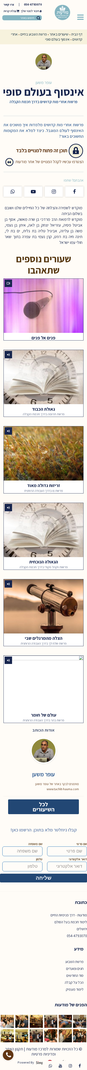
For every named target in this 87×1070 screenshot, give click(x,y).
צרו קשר (8, 4)
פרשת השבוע (74, 961)
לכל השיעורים (44, 806)
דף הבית (76, 34)
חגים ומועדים (75, 968)
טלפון (39, 859)
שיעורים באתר (59, 34)
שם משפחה (35, 844)
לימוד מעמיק (75, 989)
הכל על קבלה (74, 982)
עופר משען (43, 82)
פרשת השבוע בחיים (33, 34)
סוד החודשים (75, 975)
